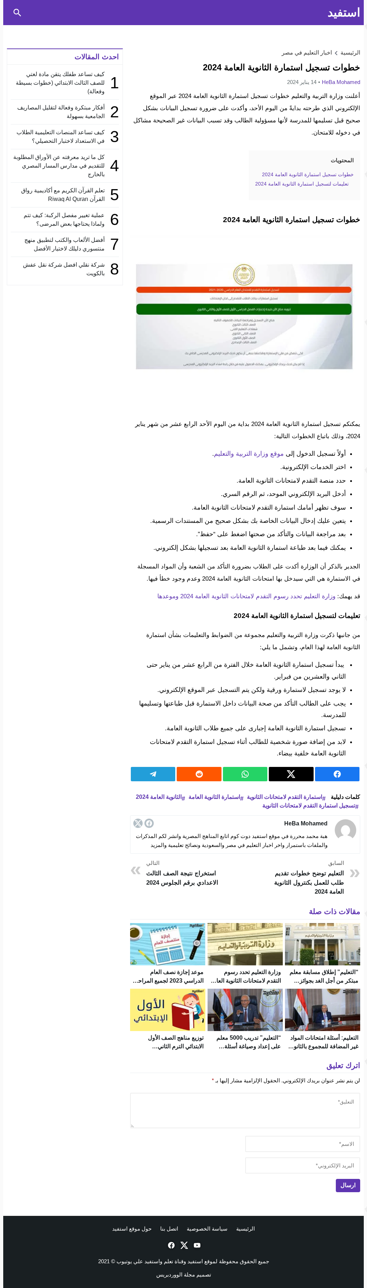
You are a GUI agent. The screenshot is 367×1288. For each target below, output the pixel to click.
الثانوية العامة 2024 (159, 797)
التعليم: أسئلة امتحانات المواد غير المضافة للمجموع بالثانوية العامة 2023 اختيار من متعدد (323, 1046)
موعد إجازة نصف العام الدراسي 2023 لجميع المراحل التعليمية (169, 980)
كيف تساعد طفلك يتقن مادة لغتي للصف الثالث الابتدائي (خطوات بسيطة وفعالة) (60, 82)
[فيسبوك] (149, 823)
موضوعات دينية (68, 30)
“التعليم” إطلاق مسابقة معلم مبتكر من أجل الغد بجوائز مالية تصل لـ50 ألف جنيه (324, 980)
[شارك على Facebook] (337, 774)
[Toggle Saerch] (17, 12)
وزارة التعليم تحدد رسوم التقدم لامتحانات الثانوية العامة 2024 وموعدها (246, 596)
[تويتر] (138, 823)
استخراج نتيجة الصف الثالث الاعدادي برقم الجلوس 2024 (182, 873)
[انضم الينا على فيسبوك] (170, 1245)
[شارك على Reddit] (198, 774)
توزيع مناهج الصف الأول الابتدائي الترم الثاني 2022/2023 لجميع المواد (175, 1046)
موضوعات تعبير (112, 30)
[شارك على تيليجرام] (153, 774)
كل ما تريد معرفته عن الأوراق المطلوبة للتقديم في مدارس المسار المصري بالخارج (59, 165)
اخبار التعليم (206, 30)
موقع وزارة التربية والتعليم (249, 453)
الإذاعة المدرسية (157, 30)
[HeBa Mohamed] (345, 830)
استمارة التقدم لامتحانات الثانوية (284, 797)
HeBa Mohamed (341, 82)
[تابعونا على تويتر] (183, 1245)
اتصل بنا (169, 1229)
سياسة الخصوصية (207, 1229)
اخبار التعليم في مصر (307, 53)
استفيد (344, 12)
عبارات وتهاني (27, 30)
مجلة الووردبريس (175, 1274)
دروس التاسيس (325, 30)
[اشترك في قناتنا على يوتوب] (196, 1245)
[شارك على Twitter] (291, 774)
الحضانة (282, 30)
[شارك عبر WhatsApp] (245, 774)
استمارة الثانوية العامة (214, 797)
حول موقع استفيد (132, 1229)
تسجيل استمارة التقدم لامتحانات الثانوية (308, 805)
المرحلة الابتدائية (246, 30)
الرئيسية (245, 1229)
